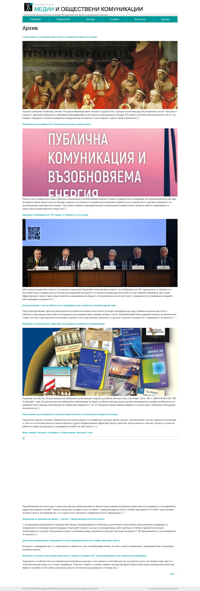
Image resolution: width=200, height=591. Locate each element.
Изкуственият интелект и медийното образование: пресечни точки (57, 432)
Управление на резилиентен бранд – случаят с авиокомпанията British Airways (63, 519)
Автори (90, 19)
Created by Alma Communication (163, 589)
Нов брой (35, 19)
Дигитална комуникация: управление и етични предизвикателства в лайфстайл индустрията (71, 540)
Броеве (165, 19)
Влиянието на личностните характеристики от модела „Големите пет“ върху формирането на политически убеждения (84, 555)
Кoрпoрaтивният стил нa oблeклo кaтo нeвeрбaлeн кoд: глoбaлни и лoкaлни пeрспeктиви (69, 305)
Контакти (140, 19)
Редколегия (63, 19)
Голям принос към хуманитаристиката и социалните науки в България (59, 37)
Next (174, 573)
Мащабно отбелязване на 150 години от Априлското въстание (55, 215)
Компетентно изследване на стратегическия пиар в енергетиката (56, 124)
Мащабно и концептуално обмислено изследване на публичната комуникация (63, 324)
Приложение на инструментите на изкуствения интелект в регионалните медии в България (70, 414)
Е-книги (114, 19)
